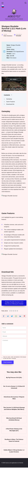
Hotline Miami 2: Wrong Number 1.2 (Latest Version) (14, 451)
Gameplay (9, 99)
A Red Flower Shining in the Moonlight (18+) (14, 429)
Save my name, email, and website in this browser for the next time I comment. (14, 357)
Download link (10, 104)
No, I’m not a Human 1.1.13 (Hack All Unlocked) (14, 387)
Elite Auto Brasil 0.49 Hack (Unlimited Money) (14, 419)
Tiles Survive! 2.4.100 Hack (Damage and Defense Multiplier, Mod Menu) (14, 408)
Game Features (10, 101)
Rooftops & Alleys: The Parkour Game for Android (14, 440)
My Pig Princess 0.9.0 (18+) (14, 377)
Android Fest (14, 16)
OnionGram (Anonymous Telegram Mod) (14, 397)
